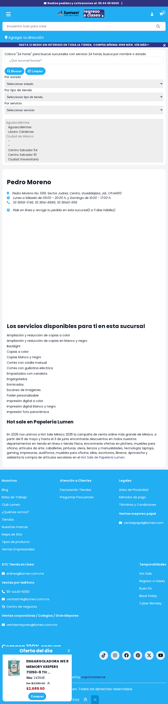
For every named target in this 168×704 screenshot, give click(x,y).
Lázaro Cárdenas (21, 132)
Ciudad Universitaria (23, 159)
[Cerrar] (164, 45)
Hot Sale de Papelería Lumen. (103, 457)
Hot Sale (145, 573)
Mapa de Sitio (12, 534)
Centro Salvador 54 (23, 150)
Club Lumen (11, 504)
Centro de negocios (22, 606)
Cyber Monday (150, 603)
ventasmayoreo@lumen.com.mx (32, 625)
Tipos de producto (16, 542)
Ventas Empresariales (18, 549)
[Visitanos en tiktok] (103, 655)
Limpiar (37, 71)
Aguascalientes (20, 127)
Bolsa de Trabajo (14, 497)
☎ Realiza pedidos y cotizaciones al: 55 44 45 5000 (81, 3)
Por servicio (13, 103)
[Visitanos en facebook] (126, 655)
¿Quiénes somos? (15, 512)
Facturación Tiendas (75, 490)
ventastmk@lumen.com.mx (28, 599)
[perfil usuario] (152, 14)
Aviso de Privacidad (133, 490)
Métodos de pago (132, 497)
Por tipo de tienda (18, 90)
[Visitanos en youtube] (160, 655)
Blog (5, 490)
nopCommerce (93, 677)
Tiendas (8, 519)
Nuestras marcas (15, 527)
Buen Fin (145, 588)
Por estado (13, 77)
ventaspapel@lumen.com (144, 523)
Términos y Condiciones (137, 504)
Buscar (16, 71)
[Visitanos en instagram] (115, 655)
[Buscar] (158, 26)
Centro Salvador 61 (22, 155)
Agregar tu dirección (25, 37)
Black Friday (148, 596)
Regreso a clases (152, 581)
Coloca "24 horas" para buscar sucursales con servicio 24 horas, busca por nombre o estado (75, 54)
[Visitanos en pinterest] (137, 655)
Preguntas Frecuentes (77, 497)
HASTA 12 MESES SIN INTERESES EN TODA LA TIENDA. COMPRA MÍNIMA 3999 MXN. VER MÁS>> (84, 45)
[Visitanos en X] (149, 655)
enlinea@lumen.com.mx (25, 573)
